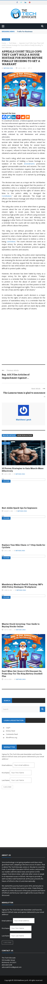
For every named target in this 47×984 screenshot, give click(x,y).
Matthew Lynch (8, 68)
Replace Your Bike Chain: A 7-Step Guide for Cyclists (23, 546)
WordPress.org (11, 737)
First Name (6, 773)
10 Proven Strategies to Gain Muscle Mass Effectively (23, 469)
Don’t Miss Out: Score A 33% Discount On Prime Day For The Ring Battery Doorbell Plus (22, 673)
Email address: (7, 765)
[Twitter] (9, 117)
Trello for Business (24, 31)
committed (11, 241)
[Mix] (28, 117)
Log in (8, 727)
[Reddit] (23, 117)
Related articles (9, 435)
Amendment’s (28, 164)
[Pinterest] (18, 117)
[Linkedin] (13, 117)
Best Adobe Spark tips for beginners (19, 508)
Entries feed (10, 731)
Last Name (6, 780)
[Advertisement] (23, 336)
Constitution (6, 196)
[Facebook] (4, 117)
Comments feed (12, 734)
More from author (24, 435)
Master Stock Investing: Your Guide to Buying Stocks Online (21, 625)
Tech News (6, 39)
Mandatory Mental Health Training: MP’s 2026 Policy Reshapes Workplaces (22, 585)
